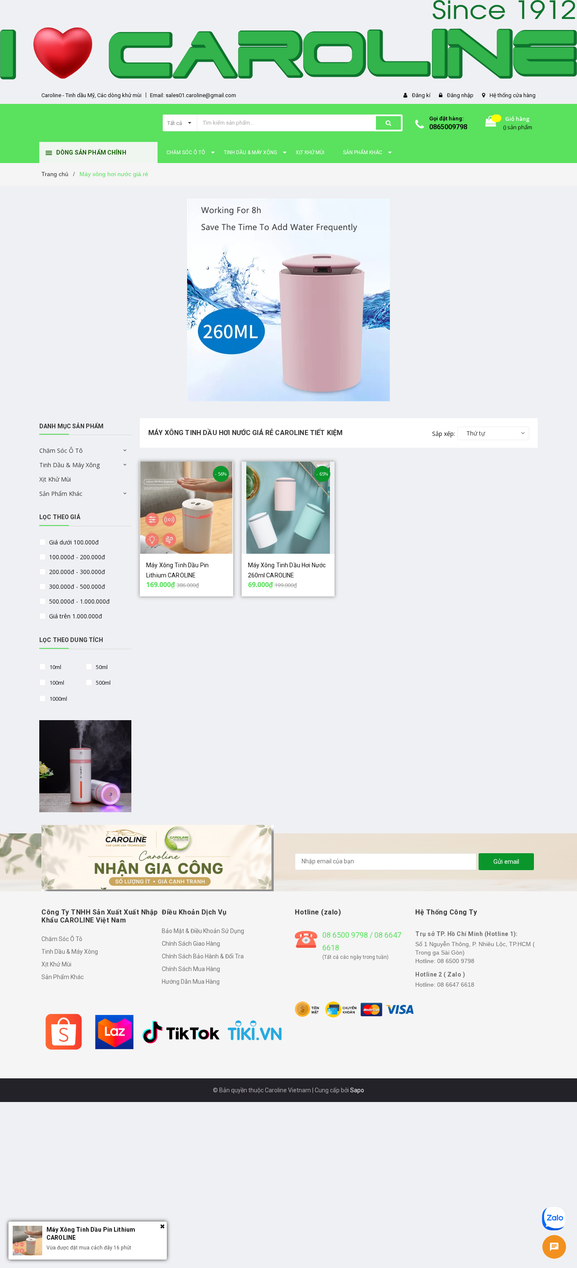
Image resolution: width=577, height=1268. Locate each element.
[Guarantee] (355, 1009)
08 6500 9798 (455, 961)
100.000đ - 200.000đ (76, 557)
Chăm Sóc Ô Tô (61, 450)
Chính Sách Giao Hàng (191, 943)
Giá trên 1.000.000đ (74, 616)
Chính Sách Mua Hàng (191, 969)
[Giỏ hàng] (490, 123)
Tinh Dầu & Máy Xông (69, 465)
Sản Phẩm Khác (60, 494)
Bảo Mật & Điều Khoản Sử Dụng (203, 931)
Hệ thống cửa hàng (513, 95)
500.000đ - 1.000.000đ (78, 601)
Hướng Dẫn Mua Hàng (191, 981)
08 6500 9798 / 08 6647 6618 (361, 941)
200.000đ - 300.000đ (76, 572)
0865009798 (448, 127)
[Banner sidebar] (85, 766)
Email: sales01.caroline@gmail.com (193, 95)
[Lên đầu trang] (555, 1191)
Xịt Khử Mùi (55, 479)
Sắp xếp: (443, 434)
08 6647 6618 (455, 984)
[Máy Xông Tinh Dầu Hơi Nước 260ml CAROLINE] (288, 508)
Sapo (357, 1090)
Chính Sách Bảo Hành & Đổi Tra (203, 956)
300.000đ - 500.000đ (76, 586)
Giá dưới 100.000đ (73, 542)
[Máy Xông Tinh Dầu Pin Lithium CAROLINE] (186, 508)
